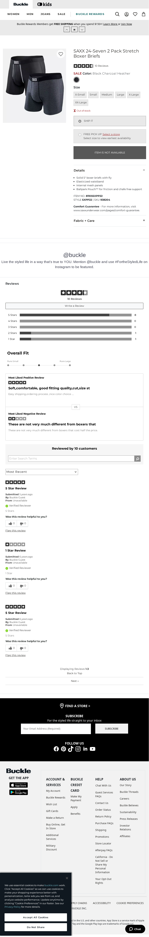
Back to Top (74, 673)
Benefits (75, 813)
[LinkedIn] (85, 748)
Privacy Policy (13, 906)
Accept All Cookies (35, 917)
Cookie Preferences (130, 903)
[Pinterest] (63, 748)
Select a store (111, 134)
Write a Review (74, 305)
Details (79, 170)
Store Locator (103, 843)
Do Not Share (36, 927)
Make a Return (55, 817)
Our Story (125, 785)
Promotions (102, 836)
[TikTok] (70, 748)
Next (75, 681)
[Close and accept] (67, 878)
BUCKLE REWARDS (90, 14)
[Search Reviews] (137, 458)
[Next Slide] (82, 29)
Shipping (100, 830)
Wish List (51, 804)
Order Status (103, 809)
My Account (53, 790)
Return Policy (103, 816)
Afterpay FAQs (104, 850)
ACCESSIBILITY (102, 903)
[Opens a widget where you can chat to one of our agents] (135, 929)
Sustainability (128, 812)
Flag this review (15, 530)
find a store (77, 706)
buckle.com (51, 885)
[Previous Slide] (67, 29)
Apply (74, 807)
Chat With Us (103, 785)
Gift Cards (52, 811)
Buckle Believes (129, 805)
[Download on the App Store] (18, 784)
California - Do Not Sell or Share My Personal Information (104, 864)
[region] (36, 904)
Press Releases (129, 819)
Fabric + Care (84, 221)
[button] (13, 14)
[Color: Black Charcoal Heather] (76, 80)
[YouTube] (92, 748)
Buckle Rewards (55, 797)
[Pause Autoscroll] (74, 29)
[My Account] (126, 14)
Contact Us (101, 803)
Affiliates (125, 836)
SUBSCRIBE (112, 728)
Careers (124, 798)
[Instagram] (78, 748)
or (112, 24)
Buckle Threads (129, 792)
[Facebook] (56, 748)
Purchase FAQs (104, 823)
